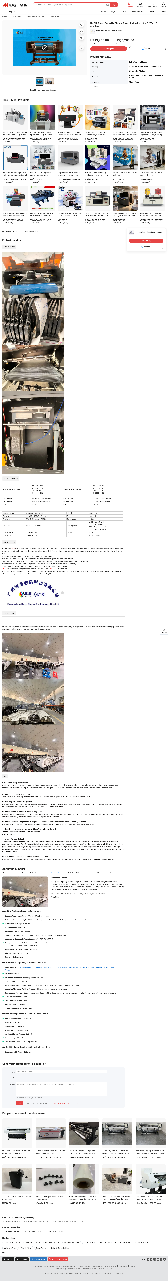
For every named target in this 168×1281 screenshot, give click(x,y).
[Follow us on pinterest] (161, 1259)
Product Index (123, 1266)
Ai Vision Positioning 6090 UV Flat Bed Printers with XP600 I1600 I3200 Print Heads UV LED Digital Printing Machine (42, 214)
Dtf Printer (52, 967)
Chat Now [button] (149, 49)
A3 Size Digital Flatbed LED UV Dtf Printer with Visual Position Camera (125, 133)
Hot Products (37, 1266)
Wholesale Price (97, 1266)
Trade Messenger (38, 1259)
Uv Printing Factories (71, 1242)
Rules (164, 12)
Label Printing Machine (55, 1231)
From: (13, 1072)
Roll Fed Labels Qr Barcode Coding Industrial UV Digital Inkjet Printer (15, 133)
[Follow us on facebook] (148, 1259)
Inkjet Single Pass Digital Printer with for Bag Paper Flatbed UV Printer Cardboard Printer (151, 214)
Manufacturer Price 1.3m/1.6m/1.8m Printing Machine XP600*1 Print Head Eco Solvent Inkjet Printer (150, 1199)
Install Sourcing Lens (59, 1259)
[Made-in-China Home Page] (14, 4)
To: (14, 1078)
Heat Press (89, 967)
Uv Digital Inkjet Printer (123, 1242)
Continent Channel (110, 1266)
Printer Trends (41, 1248)
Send (19, 1103)
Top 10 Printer (26, 1248)
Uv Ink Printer (105, 1242)
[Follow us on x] (151, 1259)
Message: (11, 1084)
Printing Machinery (33, 16)
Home (4, 16)
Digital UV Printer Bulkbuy (60, 1248)
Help (125, 12)
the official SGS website (56, 873)
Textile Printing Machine (33, 1231)
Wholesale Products (84, 1266)
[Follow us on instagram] (154, 1259)
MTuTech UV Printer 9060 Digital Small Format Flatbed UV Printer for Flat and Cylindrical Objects (96, 174)
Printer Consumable (102, 967)
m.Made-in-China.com (89, 1269)
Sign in (163, 6)
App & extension (138, 12)
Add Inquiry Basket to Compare (44, 90)
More (4, 1252)
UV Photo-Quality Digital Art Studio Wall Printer (125, 174)
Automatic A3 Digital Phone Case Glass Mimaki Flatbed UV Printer (96, 214)
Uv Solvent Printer (10, 1248)
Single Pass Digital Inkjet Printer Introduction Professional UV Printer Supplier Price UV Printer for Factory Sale (70, 174)
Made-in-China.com (74, 1269)
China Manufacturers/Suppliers (65, 1266)
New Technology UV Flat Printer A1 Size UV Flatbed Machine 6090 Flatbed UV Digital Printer (15, 214)
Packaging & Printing (16, 16)
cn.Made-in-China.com (105, 1269)
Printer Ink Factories (52, 1242)
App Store (8, 1259)
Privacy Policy (119, 1273)
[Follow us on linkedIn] (164, 1259)
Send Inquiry (108, 49)
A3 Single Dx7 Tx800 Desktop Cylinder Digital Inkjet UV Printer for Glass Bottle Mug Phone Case (42, 133)
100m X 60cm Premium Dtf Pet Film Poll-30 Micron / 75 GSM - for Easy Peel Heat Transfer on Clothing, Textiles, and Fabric (83, 1199)
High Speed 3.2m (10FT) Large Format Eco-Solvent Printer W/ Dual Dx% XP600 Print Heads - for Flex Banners (83, 1153)
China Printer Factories (12, 1242)
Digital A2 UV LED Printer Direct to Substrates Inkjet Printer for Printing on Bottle (97, 133)
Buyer (113, 12)
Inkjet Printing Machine (12, 1231)
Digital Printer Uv (90, 1242)
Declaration (108, 1273)
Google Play (22, 1259)
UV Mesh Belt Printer (65, 967)
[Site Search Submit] (114, 4)
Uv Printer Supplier (141, 1242)
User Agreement (96, 1273)
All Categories (10, 12)
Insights (132, 1266)
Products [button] (39, 4)
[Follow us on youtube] (158, 1259)
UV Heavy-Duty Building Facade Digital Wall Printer (151, 174)
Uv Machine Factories (32, 1242)
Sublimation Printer (40, 967)
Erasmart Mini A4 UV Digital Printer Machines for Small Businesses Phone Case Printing (70, 214)
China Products (49, 1266)
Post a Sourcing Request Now (66, 1103)
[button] (107, 5)
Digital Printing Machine (50, 16)
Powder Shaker (79, 967)
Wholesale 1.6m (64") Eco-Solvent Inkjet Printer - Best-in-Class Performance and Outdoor (150, 1153)
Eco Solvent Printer (25, 967)
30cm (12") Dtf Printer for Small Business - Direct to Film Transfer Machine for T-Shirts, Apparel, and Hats (117, 1199)
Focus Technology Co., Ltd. (68, 1273)
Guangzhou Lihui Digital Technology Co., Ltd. (111, 30)
